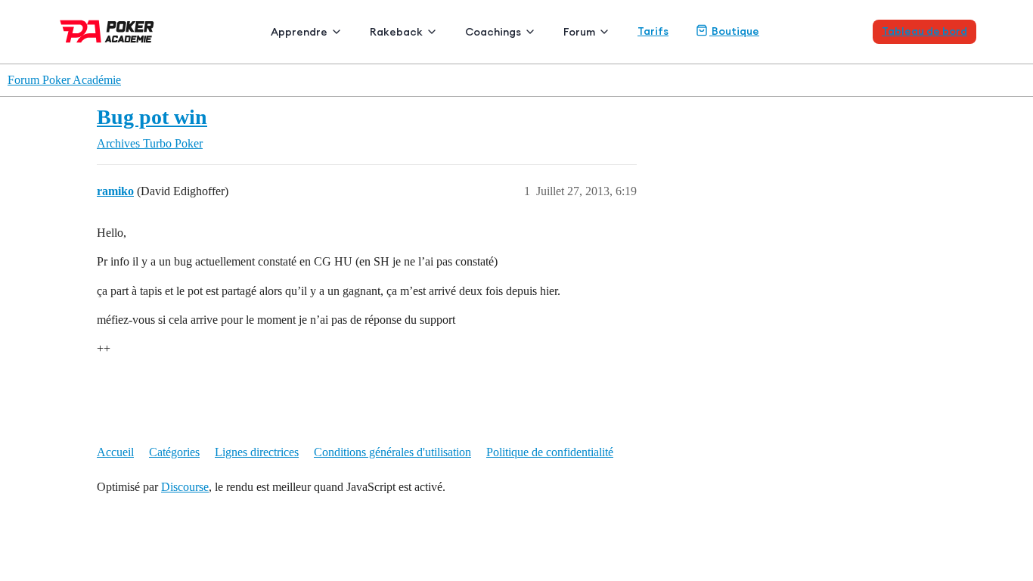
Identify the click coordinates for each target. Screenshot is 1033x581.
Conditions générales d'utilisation (392, 452)
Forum (579, 32)
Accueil (115, 452)
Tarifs (653, 31)
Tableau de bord (924, 31)
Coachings (493, 32)
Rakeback (396, 32)
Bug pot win (152, 117)
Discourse (185, 486)
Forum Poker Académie (64, 79)
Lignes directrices (257, 452)
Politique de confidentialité (549, 452)
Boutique (734, 31)
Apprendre (299, 32)
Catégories (174, 452)
